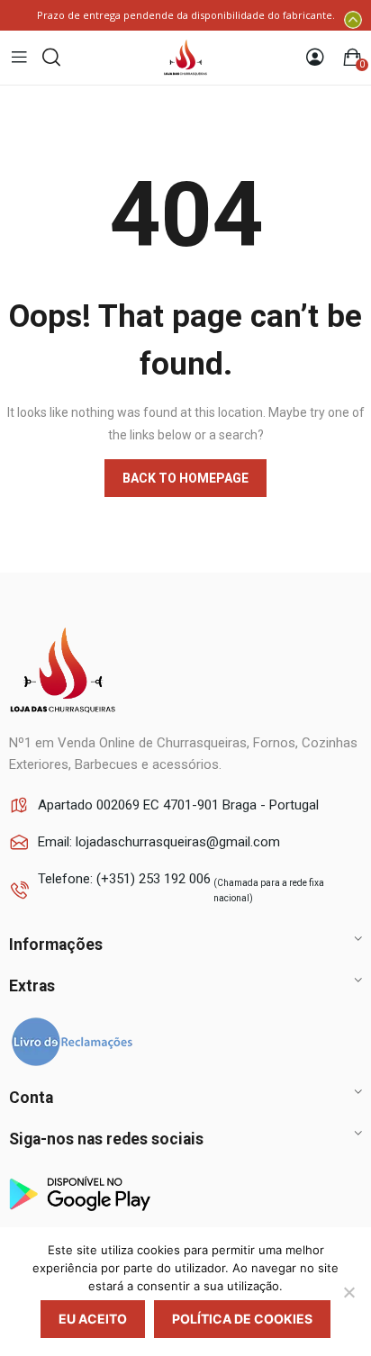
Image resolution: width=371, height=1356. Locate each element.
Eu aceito (93, 1318)
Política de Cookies (242, 1318)
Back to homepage (185, 478)
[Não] (348, 1292)
